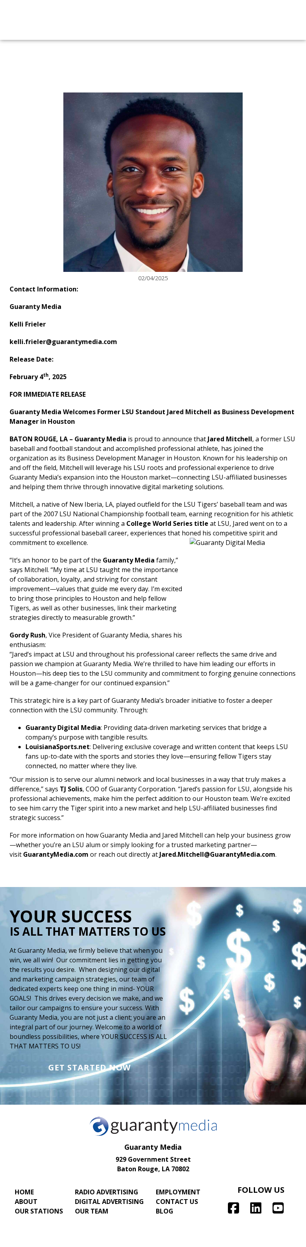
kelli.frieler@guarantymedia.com (63, 341)
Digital (111, 30)
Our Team (91, 1211)
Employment (178, 1192)
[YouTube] (278, 1207)
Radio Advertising (106, 1192)
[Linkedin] (256, 1207)
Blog (164, 1211)
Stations (189, 30)
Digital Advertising (109, 1201)
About (26, 1201)
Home (24, 1192)
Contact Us (177, 1201)
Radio (36, 30)
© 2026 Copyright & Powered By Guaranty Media (153, 1238)
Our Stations (39, 1211)
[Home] (10, 9)
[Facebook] (233, 1207)
